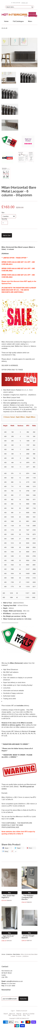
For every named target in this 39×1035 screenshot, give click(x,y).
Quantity (4, 218)
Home (6, 21)
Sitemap (18, 1013)
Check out (25, 2)
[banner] (19, 14)
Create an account (21, 1010)
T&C (28, 1015)
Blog (24, 1015)
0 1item (15, 2)
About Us (12, 1013)
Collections (9, 954)
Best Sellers (16, 954)
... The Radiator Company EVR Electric (27, 897)
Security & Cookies (28, 1013)
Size (3, 212)
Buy (9, 893)
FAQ (9, 1015)
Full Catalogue (18, 21)
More (30, 21)
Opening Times (16, 1015)
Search (6, 1013)
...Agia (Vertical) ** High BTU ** (8, 937)
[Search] (32, 6)
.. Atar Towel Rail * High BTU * (8, 896)
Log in (13, 1010)
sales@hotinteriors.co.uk (14, 981)
